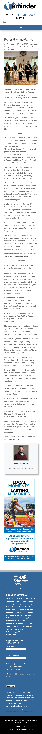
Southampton (22, 620)
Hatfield (23, 609)
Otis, (29, 615)
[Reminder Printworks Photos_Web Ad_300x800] (19, 561)
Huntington (10, 612)
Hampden (15, 609)
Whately (21, 629)
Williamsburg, (11, 632)
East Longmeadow (13, 604)
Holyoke (22, 47)
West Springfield (19, 626)
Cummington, (29, 601)
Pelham (9, 618)
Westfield (29, 626)
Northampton (22, 615)
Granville (28, 607)
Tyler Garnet (12, 44)
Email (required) (13, 655)
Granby (21, 607)
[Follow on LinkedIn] (20, 588)
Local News (32, 47)
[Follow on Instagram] (12, 588)
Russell (15, 618)
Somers (31, 618)
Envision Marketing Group (25, 729)
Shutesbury (23, 618)
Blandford (24, 598)
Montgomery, (11, 615)
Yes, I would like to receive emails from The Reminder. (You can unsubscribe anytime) (20, 677)
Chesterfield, (11, 601)
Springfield (19, 623)
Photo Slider (9, 50)
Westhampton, (12, 629)
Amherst (17, 598)
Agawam (9, 598)
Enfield (8, 607)
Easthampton (26, 604)
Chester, (32, 598)
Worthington (11, 634)
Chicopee (33, 44)
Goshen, (15, 607)
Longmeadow (28, 612)
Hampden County (11, 47)
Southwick (10, 623)
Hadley (8, 609)
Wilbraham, (21, 632)
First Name (10, 646)
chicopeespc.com (11, 440)
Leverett (19, 612)
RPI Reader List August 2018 (15, 668)
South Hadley (11, 620)
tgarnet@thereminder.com (18, 468)
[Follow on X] (16, 588)
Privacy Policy (21, 726)
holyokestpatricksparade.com (16, 256)
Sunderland (28, 623)
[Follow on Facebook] (8, 588)
